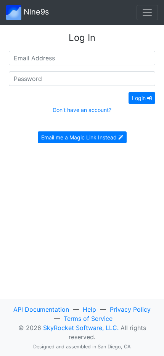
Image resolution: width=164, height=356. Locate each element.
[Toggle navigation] (147, 12)
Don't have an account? (82, 110)
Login (139, 98)
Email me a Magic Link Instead (79, 137)
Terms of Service (88, 318)
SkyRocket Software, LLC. (81, 328)
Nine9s (35, 11)
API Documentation (41, 309)
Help (89, 309)
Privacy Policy (130, 309)
